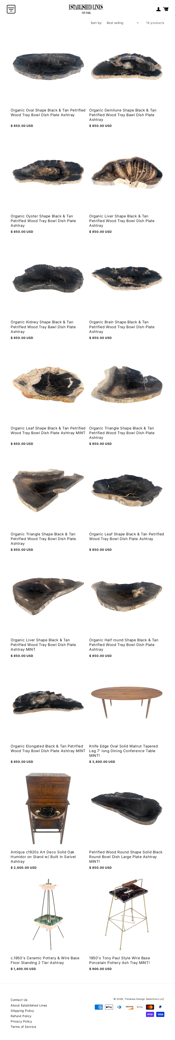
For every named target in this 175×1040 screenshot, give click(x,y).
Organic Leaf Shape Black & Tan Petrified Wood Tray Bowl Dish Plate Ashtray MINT (48, 430)
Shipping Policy (22, 1010)
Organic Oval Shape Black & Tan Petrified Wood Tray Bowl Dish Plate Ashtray (48, 112)
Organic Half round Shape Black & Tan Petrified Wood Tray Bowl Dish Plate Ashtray (124, 645)
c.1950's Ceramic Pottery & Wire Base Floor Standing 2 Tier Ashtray (45, 960)
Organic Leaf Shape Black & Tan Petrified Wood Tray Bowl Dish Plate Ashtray (126, 536)
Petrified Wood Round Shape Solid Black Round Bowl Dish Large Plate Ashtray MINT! (126, 857)
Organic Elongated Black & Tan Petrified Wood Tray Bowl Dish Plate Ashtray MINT (48, 748)
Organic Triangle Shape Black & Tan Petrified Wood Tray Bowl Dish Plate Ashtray (122, 433)
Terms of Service (23, 1026)
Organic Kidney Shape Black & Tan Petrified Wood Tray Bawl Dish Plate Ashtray (43, 327)
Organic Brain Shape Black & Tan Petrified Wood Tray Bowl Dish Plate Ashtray (122, 327)
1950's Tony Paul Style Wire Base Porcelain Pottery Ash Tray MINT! (119, 960)
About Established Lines (29, 1005)
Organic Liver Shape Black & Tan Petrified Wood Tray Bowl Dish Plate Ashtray (122, 221)
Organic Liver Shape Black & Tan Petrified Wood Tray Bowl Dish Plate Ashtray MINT (43, 645)
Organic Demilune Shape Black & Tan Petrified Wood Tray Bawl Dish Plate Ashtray (122, 115)
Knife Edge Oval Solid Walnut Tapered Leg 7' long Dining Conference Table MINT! (123, 751)
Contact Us (19, 1000)
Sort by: (96, 23)
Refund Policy (21, 1016)
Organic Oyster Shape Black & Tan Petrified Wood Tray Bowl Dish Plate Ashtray (43, 221)
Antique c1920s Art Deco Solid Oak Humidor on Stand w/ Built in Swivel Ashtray (43, 857)
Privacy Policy (21, 1021)
